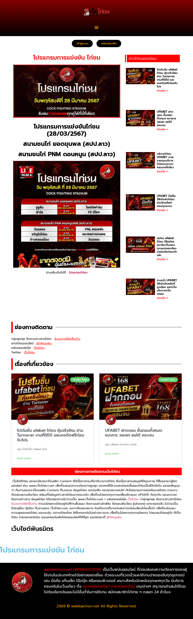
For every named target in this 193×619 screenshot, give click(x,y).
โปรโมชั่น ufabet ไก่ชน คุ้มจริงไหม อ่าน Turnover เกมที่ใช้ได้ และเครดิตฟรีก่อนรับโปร (167, 78)
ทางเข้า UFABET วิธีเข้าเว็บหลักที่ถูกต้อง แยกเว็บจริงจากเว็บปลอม (167, 287)
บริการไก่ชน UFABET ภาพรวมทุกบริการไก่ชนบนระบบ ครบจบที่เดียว (165, 160)
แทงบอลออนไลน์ (96, 586)
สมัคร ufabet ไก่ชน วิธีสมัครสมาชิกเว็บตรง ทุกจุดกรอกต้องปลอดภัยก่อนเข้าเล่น (167, 246)
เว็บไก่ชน (133, 499)
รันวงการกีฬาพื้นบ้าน (24, 504)
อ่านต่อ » (162, 91)
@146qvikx (114, 517)
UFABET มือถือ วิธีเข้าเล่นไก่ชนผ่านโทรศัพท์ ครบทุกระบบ (166, 201)
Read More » (25, 458)
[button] (96, 27)
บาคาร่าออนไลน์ (123, 586)
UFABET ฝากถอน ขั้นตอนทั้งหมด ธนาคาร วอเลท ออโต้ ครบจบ (166, 118)
